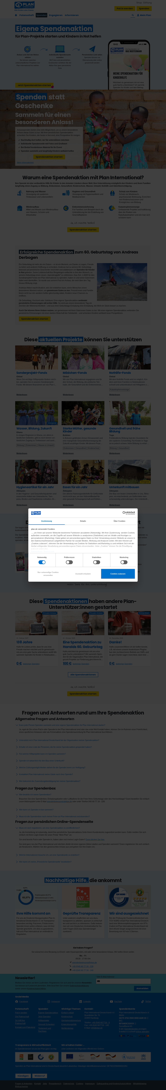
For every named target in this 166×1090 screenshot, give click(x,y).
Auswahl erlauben (83, 574)
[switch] (69, 562)
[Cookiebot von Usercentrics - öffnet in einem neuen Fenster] (124, 513)
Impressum (49, 551)
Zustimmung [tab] (46, 521)
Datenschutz (37, 551)
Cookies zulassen (117, 574)
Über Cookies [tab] (119, 521)
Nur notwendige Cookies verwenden (48, 573)
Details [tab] (83, 521)
